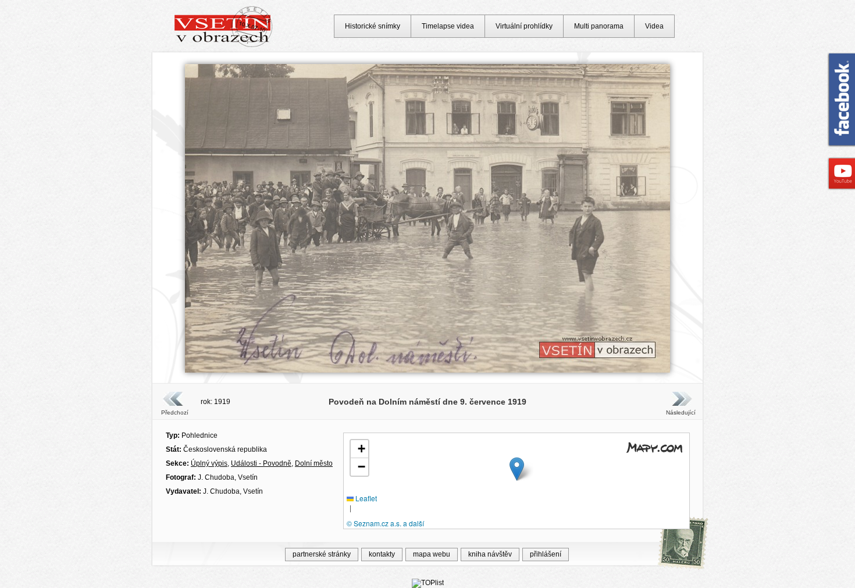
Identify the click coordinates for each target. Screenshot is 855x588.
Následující (680, 412)
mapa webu (431, 554)
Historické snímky (372, 26)
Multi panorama (599, 26)
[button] (517, 469)
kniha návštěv (490, 554)
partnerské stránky (322, 554)
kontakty (382, 554)
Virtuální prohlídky (524, 26)
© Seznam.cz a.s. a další (385, 523)
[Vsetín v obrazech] (223, 45)
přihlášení (545, 554)
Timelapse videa (448, 26)
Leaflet (365, 498)
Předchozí (174, 412)
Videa (654, 26)
